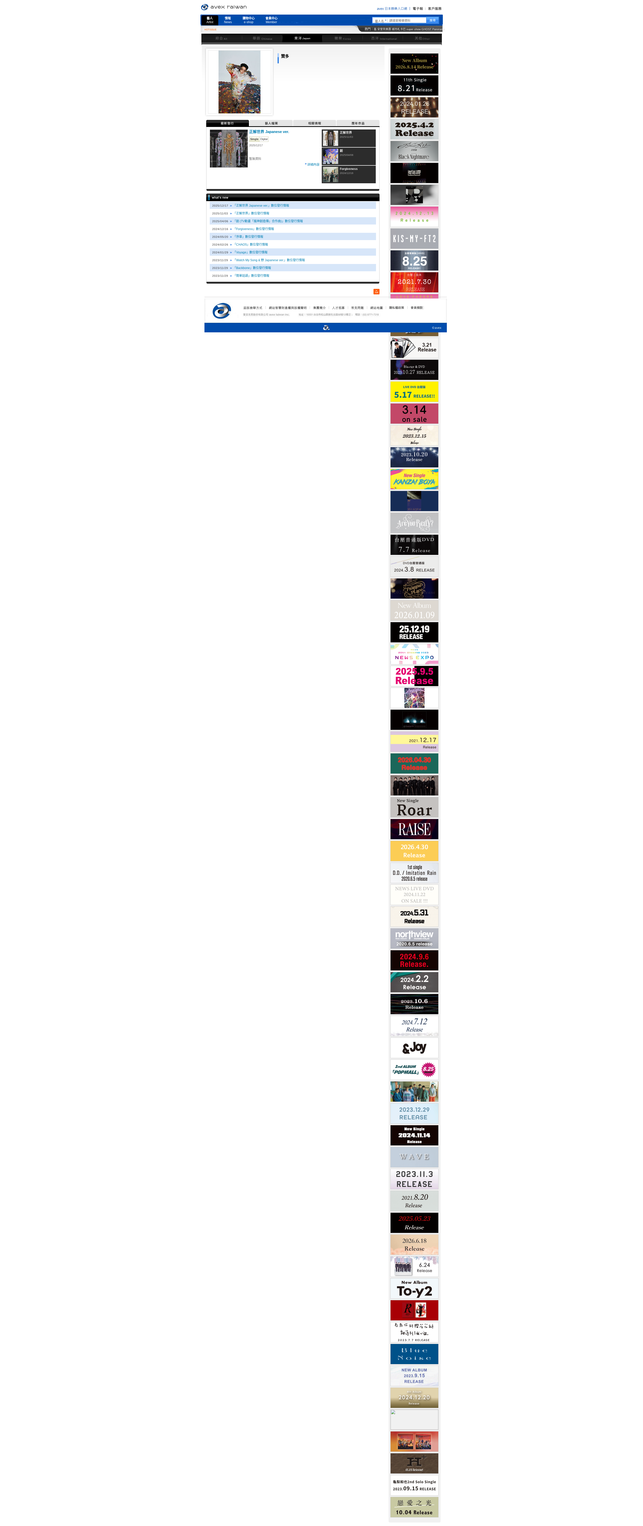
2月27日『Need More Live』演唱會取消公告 (350, 30)
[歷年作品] (358, 123)
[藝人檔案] (271, 123)
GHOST (426, 29)
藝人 (209, 20)
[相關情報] (315, 123)
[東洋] (302, 37)
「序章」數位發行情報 (248, 237)
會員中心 (271, 20)
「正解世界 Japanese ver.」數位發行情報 (261, 205)
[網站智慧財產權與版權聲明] (287, 307)
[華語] (262, 37)
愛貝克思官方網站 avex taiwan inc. (237, 7)
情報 (228, 20)
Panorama (438, 29)
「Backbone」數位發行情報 (252, 268)
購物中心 (249, 20)
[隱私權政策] (395, 307)
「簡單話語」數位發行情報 (251, 276)
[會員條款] (417, 307)
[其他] (422, 37)
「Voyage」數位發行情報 (250, 252)
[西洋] (382, 37)
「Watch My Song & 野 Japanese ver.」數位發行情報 (269, 260)
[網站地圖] (376, 307)
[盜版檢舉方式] (253, 307)
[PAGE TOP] (376, 291)
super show (413, 29)
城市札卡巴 (399, 29)
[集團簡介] (319, 307)
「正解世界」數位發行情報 (251, 213)
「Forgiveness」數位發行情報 (253, 229)
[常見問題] (357, 307)
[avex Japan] (321, 328)
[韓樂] (342, 37)
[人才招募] (338, 307)
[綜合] (221, 37)
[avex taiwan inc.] (223, 310)
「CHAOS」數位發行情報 (250, 244)
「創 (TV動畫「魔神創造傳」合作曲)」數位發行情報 (268, 221)
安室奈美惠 (384, 29)
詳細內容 (313, 164)
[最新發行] (228, 123)
